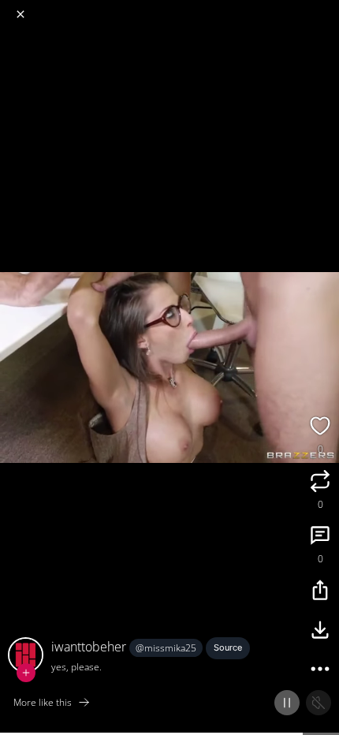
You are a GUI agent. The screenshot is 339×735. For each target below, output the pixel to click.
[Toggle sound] (318, 702)
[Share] (320, 592)
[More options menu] (324, 7)
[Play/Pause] (287, 702)
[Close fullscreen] (20, 14)
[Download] (320, 631)
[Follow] (26, 672)
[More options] (320, 671)
